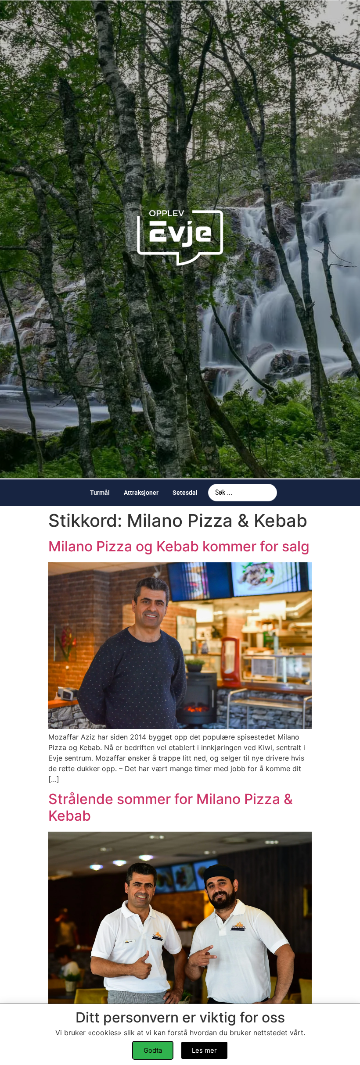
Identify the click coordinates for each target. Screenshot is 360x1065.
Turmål (100, 492)
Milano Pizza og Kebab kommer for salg (179, 546)
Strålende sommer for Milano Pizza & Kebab (170, 807)
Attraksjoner (141, 492)
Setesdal (185, 492)
